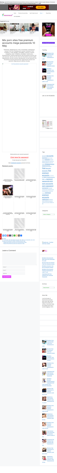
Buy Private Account (34, 13)
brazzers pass (52, 161)
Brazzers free (47, 161)
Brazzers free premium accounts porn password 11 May (14, 243)
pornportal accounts (51, 189)
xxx (42, 203)
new (43, 179)
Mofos (45, 177)
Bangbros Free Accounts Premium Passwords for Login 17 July (47, 271)
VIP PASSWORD (17, 16)
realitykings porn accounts (46, 202)
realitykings (45, 199)
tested (51, 202)
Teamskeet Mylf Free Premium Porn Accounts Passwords (47, 275)
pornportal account (44, 189)
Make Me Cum (22, 31)
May (20, 239)
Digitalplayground (49, 164)
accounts (6, 239)
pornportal (45, 188)
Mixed (41, 13)
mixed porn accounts (16, 162)
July (50, 175)
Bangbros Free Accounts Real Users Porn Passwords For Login (48, 259)
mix (25, 239)
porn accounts (47, 184)
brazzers (47, 159)
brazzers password (45, 162)
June (51, 175)
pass (45, 179)
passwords (28, 239)
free (9, 239)
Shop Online (48, 13)
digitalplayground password (46, 166)
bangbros (44, 157)
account (44, 156)
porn (32, 239)
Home (15, 13)
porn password (47, 186)
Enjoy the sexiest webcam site (13, 32)
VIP (53, 202)
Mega (23, 239)
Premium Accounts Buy (23, 13)
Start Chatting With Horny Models (3, 32)
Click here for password (19, 157)
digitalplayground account (46, 165)
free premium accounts (15, 239)
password (49, 179)
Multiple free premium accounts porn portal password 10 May (15, 242)
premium (48, 193)
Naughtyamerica (51, 177)
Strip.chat (1, 33)
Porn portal (50, 188)
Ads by (36, 22)
